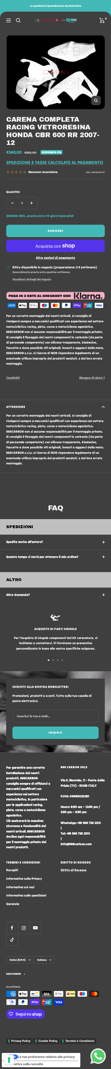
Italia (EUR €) (18, 960)
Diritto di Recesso (73, 870)
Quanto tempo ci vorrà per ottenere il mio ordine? (42, 557)
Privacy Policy (20, 1041)
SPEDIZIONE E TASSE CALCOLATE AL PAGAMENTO (54, 162)
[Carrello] (102, 20)
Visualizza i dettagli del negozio (31, 279)
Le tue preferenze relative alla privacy (46, 1057)
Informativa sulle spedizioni (26, 895)
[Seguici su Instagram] (23, 928)
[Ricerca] (18, 20)
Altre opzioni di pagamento (55, 258)
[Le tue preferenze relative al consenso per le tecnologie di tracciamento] (9, 1060)
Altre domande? (18, 595)
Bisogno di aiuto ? (92, 378)
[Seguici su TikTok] (12, 939)
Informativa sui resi (20, 887)
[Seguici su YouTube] (35, 928)
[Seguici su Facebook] (12, 928)
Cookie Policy (47, 1041)
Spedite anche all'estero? (24, 542)
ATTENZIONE (15, 407)
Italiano (42, 960)
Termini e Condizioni (79, 1041)
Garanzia (12, 904)
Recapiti (12, 870)
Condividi (13, 378)
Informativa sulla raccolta (24, 1064)
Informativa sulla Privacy (24, 878)
